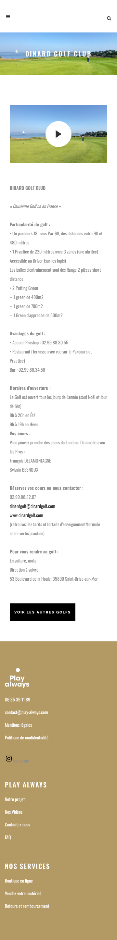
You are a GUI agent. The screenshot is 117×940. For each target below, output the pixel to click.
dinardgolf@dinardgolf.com (32, 505)
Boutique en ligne (19, 880)
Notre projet (15, 799)
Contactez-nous (17, 824)
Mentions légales (18, 724)
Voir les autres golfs (42, 612)
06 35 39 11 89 (17, 699)
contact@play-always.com (26, 712)
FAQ (8, 837)
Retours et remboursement (27, 905)
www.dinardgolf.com (26, 515)
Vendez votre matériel (23, 893)
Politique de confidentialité (26, 737)
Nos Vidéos (13, 811)
